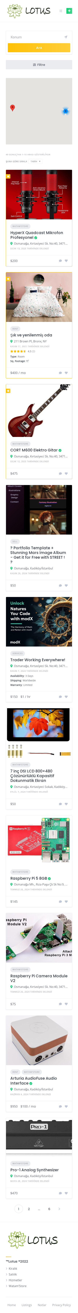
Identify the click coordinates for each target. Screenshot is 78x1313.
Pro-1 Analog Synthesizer (34, 1170)
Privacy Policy (61, 1305)
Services (18, 653)
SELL (15, 541)
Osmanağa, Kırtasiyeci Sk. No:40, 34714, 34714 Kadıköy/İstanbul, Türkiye (41, 244)
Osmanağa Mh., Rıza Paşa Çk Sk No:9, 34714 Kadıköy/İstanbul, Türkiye (41, 884)
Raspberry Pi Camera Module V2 (38, 978)
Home (11, 1305)
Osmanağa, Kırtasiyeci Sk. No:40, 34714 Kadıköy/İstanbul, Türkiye (41, 456)
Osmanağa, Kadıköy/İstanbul (33, 568)
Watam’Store (17, 1286)
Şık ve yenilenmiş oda (31, 335)
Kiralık (13, 1269)
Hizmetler (15, 1280)
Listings (27, 1305)
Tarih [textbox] (34, 161)
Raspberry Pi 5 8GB (28, 878)
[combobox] (35, 161)
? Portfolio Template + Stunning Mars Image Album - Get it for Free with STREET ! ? (38, 555)
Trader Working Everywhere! (37, 659)
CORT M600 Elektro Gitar (34, 450)
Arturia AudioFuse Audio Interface (33, 1081)
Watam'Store (20, 226)
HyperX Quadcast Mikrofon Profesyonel (36, 235)
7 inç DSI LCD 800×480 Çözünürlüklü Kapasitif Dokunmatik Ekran (32, 775)
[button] (12, 108)
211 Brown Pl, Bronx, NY (30, 341)
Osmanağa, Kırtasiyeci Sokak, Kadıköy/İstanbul (41, 787)
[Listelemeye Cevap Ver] (60, 261)
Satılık (13, 1274)
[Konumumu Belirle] (65, 37)
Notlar (42, 1305)
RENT (15, 328)
